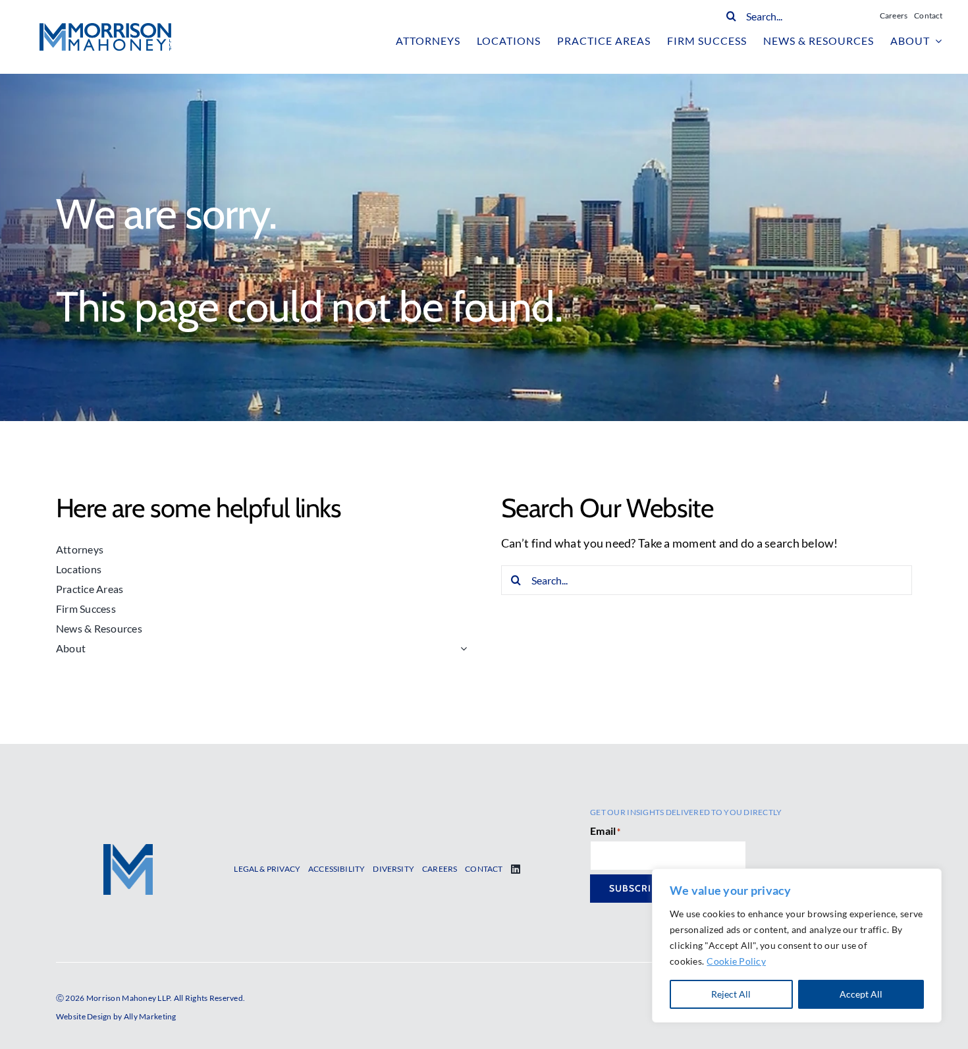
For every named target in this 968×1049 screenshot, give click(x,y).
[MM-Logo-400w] (105, 29)
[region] (797, 945)
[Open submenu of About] (461, 648)
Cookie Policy (736, 961)
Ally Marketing (150, 1016)
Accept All (861, 994)
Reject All (731, 994)
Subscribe (636, 888)
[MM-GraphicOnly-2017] (128, 850)
